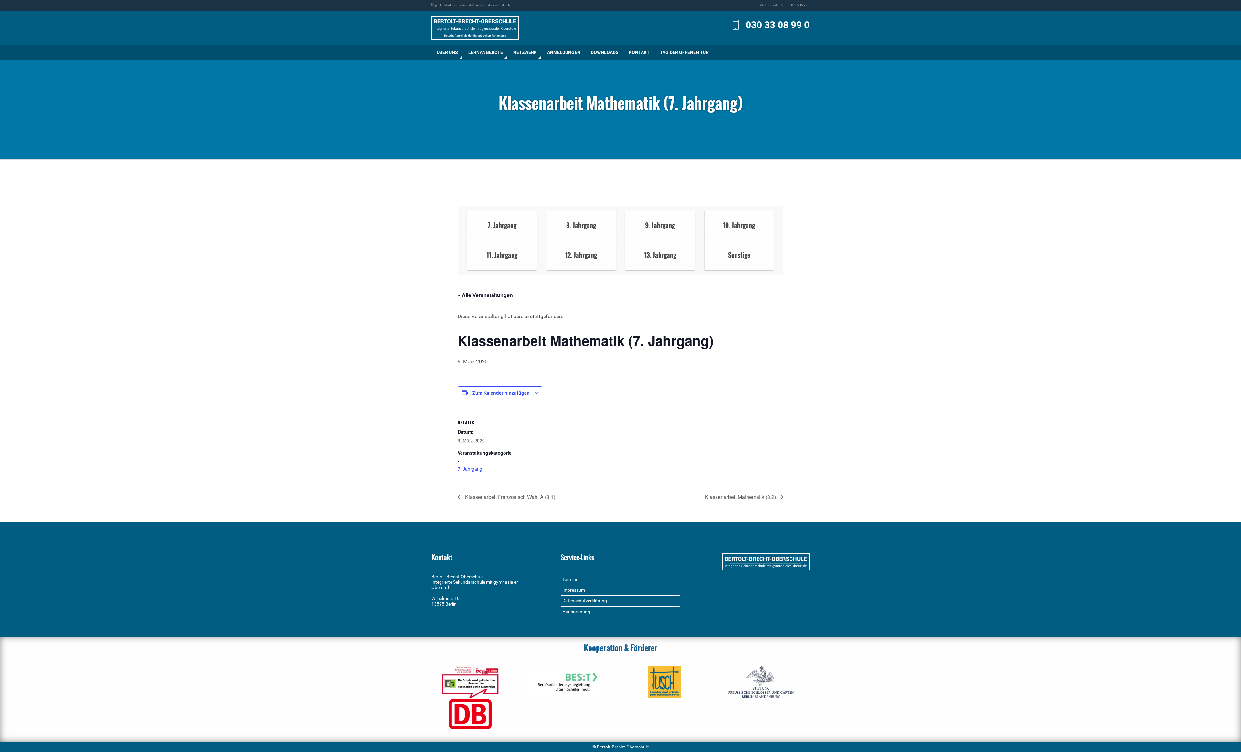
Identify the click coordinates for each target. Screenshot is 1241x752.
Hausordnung (576, 611)
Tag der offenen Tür (684, 52)
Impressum (573, 590)
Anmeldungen (563, 52)
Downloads (605, 52)
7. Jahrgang (470, 469)
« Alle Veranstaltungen (485, 295)
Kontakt (639, 52)
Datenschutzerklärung (584, 600)
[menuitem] (447, 52)
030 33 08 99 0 (778, 24)
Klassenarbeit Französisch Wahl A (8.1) (509, 496)
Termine (570, 579)
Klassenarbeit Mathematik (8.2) (741, 496)
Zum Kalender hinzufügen (501, 393)
